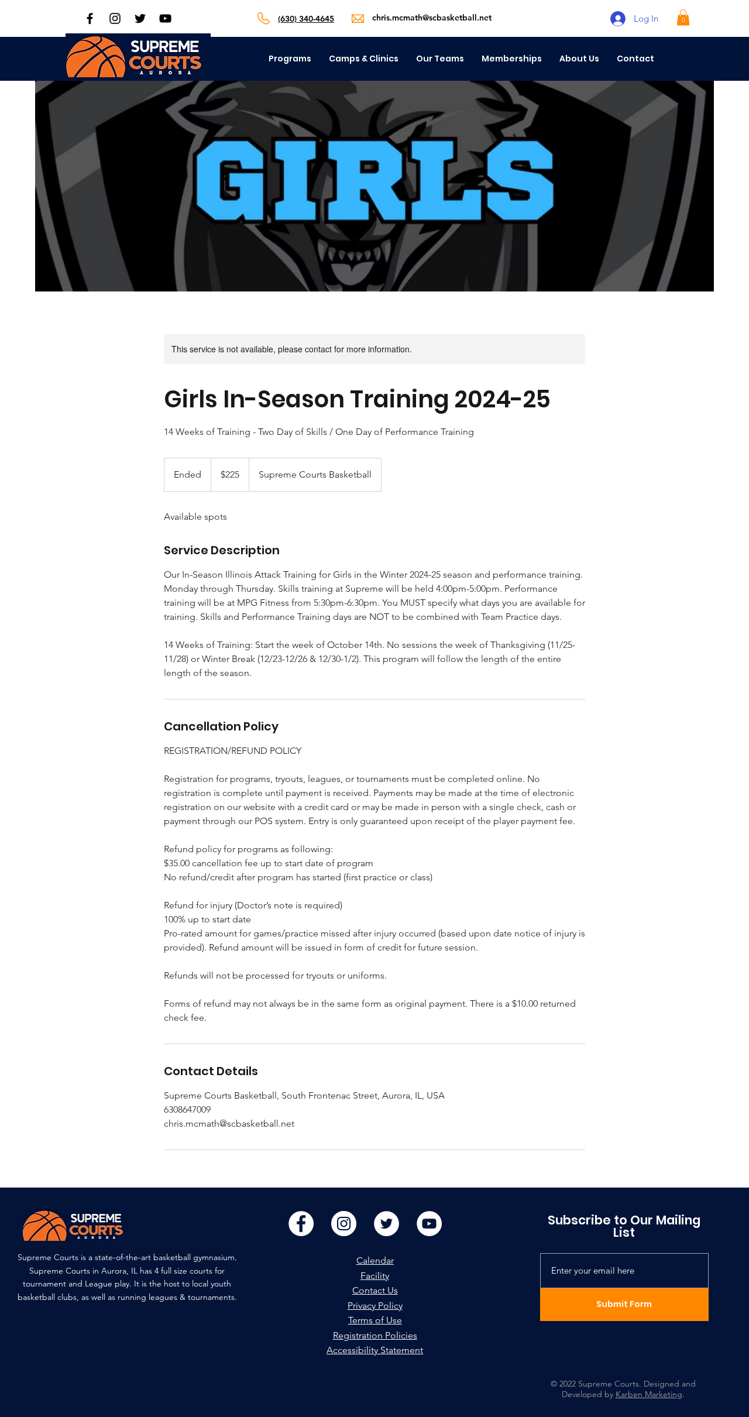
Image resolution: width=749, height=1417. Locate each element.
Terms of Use (375, 1320)
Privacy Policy (375, 1305)
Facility (374, 1275)
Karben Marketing (649, 1394)
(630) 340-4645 (306, 18)
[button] (683, 17)
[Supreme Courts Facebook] (90, 18)
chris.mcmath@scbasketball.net (432, 17)
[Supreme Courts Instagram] (115, 18)
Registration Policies (375, 1335)
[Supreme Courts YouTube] (165, 18)
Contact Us (375, 1290)
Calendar (375, 1260)
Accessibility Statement (375, 1350)
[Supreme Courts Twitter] (140, 18)
